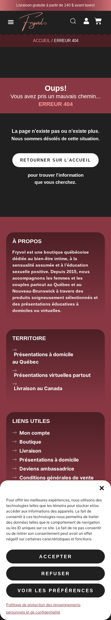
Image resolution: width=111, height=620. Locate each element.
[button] (102, 488)
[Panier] (98, 21)
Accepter (55, 556)
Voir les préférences (56, 590)
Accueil (41, 40)
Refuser (55, 573)
